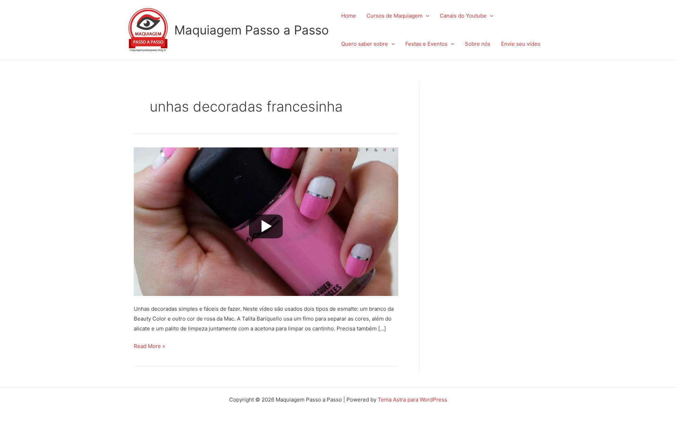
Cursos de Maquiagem (395, 15)
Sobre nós (477, 43)
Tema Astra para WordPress (412, 399)
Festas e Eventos (426, 43)
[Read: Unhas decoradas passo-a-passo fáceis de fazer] (266, 221)
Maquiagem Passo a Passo (251, 30)
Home (348, 15)
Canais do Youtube (463, 15)
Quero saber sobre (364, 43)
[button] (426, 16)
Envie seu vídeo (520, 43)
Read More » (149, 345)
